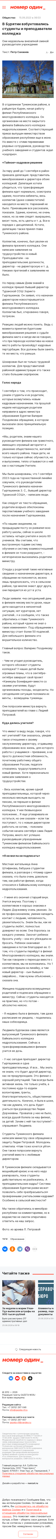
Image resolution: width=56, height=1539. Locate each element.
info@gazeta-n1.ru (18, 1410)
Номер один (27, 8)
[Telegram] (20, 1249)
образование (17, 1239)
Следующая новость (30, 1349)
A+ (52, 52)
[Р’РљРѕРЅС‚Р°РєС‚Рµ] (5, 1249)
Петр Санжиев (19, 52)
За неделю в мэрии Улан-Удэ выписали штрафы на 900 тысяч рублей (18, 1311)
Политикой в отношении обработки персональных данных (24, 1513)
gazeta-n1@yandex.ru (20, 1422)
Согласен (28, 1534)
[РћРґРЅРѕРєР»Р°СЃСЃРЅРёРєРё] (12, 1249)
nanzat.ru (33, 1483)
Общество (8, 17)
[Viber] (27, 1249)
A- (47, 52)
